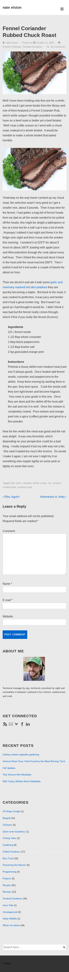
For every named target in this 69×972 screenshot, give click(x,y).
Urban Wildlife (10, 918)
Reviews (7, 891)
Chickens (7, 825)
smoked (57, 483)
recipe (43, 483)
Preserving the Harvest (14, 865)
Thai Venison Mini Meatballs (17, 774)
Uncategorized (10, 912)
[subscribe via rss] (5, 725)
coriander (26, 483)
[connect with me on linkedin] (27, 725)
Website (8, 616)
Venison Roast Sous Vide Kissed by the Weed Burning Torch (34, 761)
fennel (36, 483)
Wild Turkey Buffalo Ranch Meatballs (22, 781)
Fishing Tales (9, 838)
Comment (9, 531)
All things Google (11, 811)
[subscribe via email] (10, 725)
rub (49, 483)
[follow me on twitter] (16, 725)
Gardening (8, 845)
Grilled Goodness (11, 851)
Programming (9, 871)
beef (18, 483)
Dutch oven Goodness (14, 831)
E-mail (7, 600)
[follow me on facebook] (22, 725)
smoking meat (24, 487)
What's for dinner (11, 925)
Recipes (17, 46)
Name (6, 583)
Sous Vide (8, 905)
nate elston (12, 7)
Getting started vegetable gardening (21, 754)
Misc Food (8, 858)
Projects (7, 878)
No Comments (58, 46)
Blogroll (6, 818)
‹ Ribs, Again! (11, 496)
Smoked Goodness (32, 46)
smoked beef (9, 487)
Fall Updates (9, 768)
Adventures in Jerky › (53, 496)
